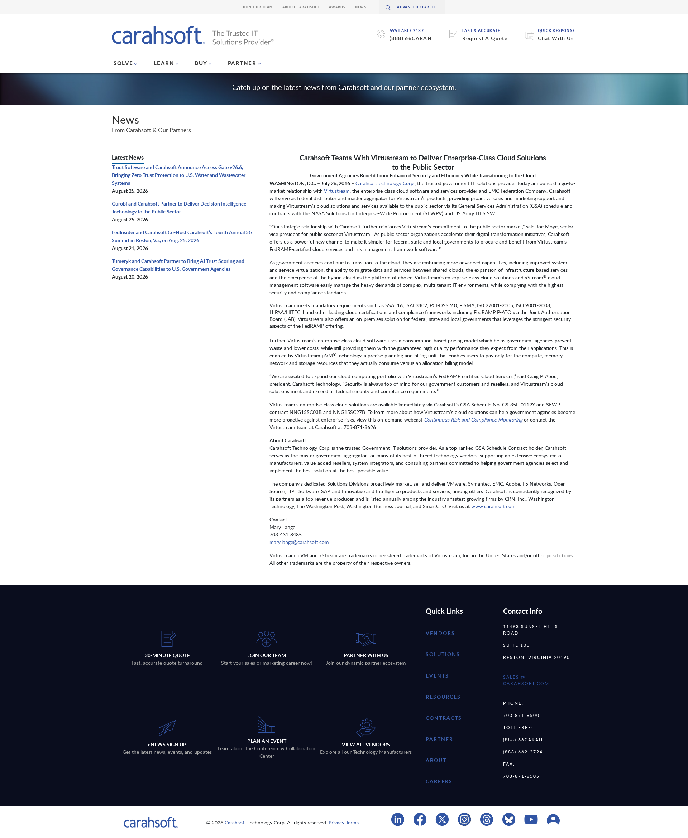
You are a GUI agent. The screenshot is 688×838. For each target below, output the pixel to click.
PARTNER (242, 63)
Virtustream (337, 190)
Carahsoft (235, 822)
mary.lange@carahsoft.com (299, 542)
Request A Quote (484, 38)
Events (437, 675)
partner (439, 739)
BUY (201, 63)
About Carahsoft (301, 7)
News (361, 7)
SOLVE (123, 63)
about (436, 760)
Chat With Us (556, 38)
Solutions (443, 654)
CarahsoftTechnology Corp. (385, 183)
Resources (443, 696)
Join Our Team (258, 7)
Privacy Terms (344, 822)
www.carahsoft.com (493, 506)
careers (439, 781)
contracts (444, 717)
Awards (337, 7)
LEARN (164, 63)
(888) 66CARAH (411, 38)
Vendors (440, 633)
